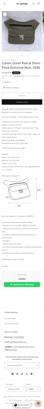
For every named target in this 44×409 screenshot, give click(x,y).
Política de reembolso (34, 396)
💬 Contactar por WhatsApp (22, 285)
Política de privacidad (15, 400)
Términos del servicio (30, 400)
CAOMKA (10, 396)
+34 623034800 (18, 337)
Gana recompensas (12, 324)
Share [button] (6, 266)
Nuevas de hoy (10, 318)
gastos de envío (19, 76)
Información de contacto (33, 403)
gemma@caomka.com (18, 342)
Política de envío (10, 403)
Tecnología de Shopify (19, 396)
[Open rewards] (38, 403)
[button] (4, 3)
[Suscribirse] (36, 365)
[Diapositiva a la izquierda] (17, 55)
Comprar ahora (22, 102)
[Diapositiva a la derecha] (26, 55)
